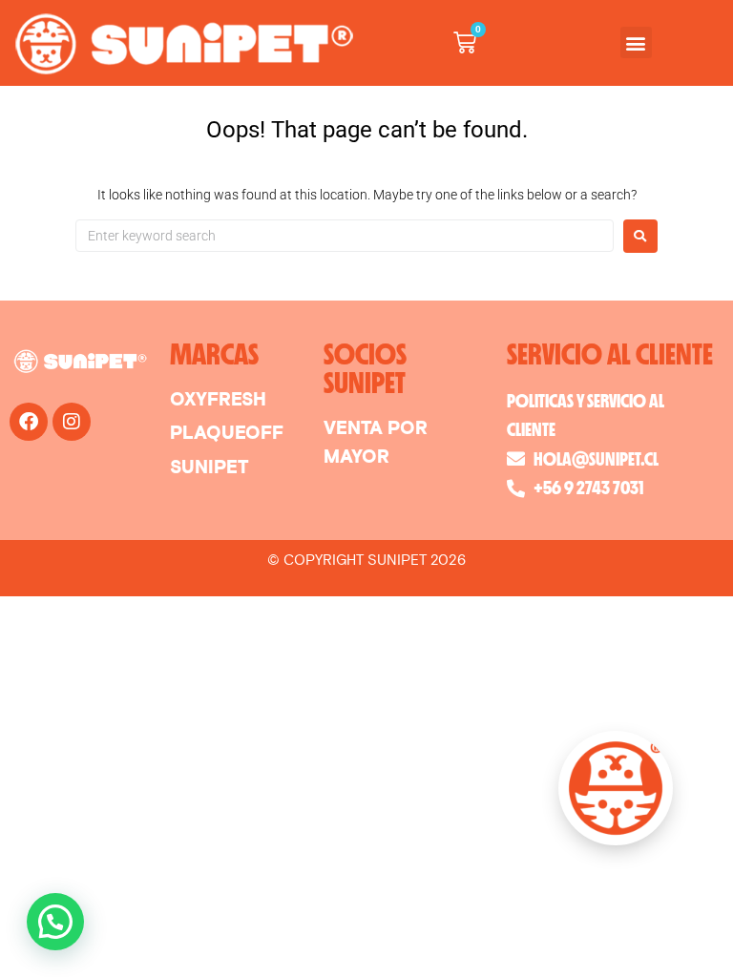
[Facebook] (29, 422)
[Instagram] (71, 422)
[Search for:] (344, 235)
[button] (636, 42)
